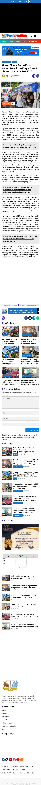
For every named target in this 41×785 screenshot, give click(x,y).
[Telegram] (34, 318)
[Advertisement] (20, 280)
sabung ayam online (7, 783)
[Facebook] (26, 318)
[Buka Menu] (35, 36)
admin (8, 75)
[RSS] (21, 759)
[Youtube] (18, 759)
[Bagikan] (37, 76)
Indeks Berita (6, 717)
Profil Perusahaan (26, 767)
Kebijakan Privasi (7, 723)
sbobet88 (27, 784)
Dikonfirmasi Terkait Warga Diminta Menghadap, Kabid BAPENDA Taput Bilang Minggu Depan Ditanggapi (29, 341)
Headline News (6, 62)
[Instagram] (14, 759)
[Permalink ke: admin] (4, 76)
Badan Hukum (6, 720)
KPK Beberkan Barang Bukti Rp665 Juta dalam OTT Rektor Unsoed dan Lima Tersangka (30, 362)
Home (4, 767)
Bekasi (5, 335)
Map (23, 769)
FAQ (17, 769)
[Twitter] (30, 318)
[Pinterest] (10, 759)
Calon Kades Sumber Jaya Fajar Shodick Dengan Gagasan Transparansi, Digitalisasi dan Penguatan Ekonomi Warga (9, 341)
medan (14, 62)
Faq (3, 729)
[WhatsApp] (37, 318)
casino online (19, 784)
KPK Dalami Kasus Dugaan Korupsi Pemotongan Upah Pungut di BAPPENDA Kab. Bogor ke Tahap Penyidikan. (11, 362)
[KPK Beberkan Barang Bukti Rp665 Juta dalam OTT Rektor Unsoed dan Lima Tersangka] (30, 352)
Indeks (4, 711)
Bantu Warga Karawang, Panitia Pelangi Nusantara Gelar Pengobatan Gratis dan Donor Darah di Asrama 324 (11, 382)
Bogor (4, 355)
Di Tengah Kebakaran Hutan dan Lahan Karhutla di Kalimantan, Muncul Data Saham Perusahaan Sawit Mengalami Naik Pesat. (29, 382)
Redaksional (13, 767)
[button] (31, 36)
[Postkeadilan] (15, 36)
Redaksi (4, 714)
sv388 (24, 784)
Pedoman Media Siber (9, 726)
